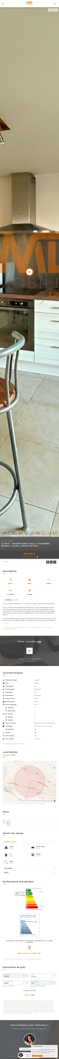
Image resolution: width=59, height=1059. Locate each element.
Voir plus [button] (6, 623)
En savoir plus (47, 1055)
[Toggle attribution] (54, 801)
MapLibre (24, 800)
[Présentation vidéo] (29, 272)
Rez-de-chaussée (10, 842)
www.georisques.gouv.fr (9, 628)
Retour (6, 561)
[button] (47, 562)
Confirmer (37, 1055)
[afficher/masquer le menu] (3, 3)
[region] (29, 781)
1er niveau (8, 868)
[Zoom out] (54, 765)
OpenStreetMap (49, 800)
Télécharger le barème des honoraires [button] (15, 743)
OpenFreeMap (30, 800)
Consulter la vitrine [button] (29, 1049)
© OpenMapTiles (37, 800)
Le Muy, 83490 (6, 541)
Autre (6, 873)
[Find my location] (54, 768)
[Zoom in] (54, 763)
